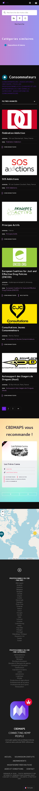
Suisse (19, 640)
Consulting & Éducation (19, 665)
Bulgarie (19, 591)
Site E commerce (11, 481)
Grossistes (23, 476)
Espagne (19, 602)
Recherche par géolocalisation (25, 18)
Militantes (24, 295)
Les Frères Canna (11, 472)
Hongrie (19, 613)
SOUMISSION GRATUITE (25, 757)
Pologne (19, 630)
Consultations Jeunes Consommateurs (20, 339)
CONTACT (30, 769)
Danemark (19, 600)
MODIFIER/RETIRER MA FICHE (19, 765)
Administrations (19, 655)
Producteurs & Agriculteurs (16, 479)
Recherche (19, 24)
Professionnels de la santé (19, 685)
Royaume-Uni (19, 636)
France (19, 608)
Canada (19, 594)
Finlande (19, 606)
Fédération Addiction (13, 142)
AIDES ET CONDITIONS (13, 769)
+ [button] (2, 511)
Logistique (19, 676)
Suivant (18, 408)
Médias (19, 678)
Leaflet (10, 558)
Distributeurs (11, 476)
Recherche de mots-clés (5, 12)
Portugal (19, 632)
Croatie (19, 598)
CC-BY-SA (35, 558)
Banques (19, 659)
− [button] (2, 514)
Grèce (19, 611)
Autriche (19, 587)
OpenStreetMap (23, 558)
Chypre (19, 596)
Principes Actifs (11, 234)
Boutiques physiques (19, 661)
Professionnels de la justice (19, 682)
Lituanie (19, 621)
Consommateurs (10, 147)
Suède (19, 638)
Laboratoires (19, 674)
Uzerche (9, 469)
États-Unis (19, 604)
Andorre (19, 585)
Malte (20, 626)
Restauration (19, 687)
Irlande (19, 615)
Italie (19, 617)
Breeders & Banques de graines (19, 663)
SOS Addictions (11, 188)
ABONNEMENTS (19, 761)
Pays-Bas (19, 628)
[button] (10, 494)
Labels (19, 672)
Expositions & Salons (19, 670)
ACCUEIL (8, 757)
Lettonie (19, 619)
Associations (19, 657)
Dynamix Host (29, 775)
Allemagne (19, 583)
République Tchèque (19, 634)
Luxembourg (19, 623)
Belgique (19, 589)
